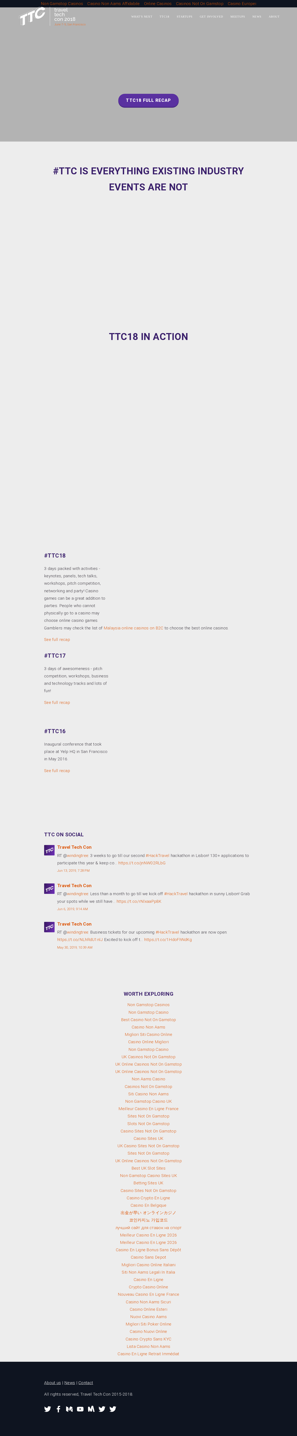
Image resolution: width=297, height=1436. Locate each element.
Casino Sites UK (148, 1138)
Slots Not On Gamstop (148, 1123)
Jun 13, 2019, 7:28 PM (73, 871)
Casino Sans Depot (148, 1257)
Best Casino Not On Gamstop (148, 1019)
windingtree (77, 855)
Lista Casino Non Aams (148, 1346)
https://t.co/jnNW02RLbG (142, 862)
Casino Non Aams (148, 1027)
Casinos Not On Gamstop (148, 1086)
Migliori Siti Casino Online (148, 1034)
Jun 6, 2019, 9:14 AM (72, 909)
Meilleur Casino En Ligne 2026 (148, 1235)
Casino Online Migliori (148, 1041)
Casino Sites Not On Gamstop (148, 1131)
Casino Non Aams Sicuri (148, 1301)
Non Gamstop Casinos (148, 1004)
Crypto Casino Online (148, 1286)
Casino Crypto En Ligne (148, 1197)
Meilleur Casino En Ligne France (148, 1108)
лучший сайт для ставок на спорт (148, 1227)
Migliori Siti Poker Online (148, 1324)
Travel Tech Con (74, 847)
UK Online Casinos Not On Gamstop (148, 1064)
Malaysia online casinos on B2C (134, 628)
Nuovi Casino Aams (148, 1316)
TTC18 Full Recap (148, 100)
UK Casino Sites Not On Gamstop (148, 1145)
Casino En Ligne (148, 1279)
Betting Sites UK (148, 1182)
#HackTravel (157, 855)
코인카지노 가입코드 (148, 1220)
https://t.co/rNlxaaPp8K (139, 901)
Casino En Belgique (148, 1205)
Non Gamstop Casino (148, 1012)
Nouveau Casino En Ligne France (148, 1294)
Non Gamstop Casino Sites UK (148, 1175)
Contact (85, 1382)
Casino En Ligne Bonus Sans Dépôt (148, 1249)
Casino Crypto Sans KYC (148, 1339)
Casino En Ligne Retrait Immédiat (148, 1353)
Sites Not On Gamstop (148, 1116)
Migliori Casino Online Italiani (148, 1264)
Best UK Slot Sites (148, 1168)
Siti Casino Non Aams (148, 1093)
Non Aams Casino (148, 1078)
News (69, 1382)
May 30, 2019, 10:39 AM (74, 947)
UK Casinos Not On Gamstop (148, 1056)
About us (52, 1382)
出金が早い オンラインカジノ (148, 1212)
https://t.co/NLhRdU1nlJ (80, 939)
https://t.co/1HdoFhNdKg (168, 939)
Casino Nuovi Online (148, 1331)
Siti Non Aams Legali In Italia (148, 1272)
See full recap (57, 639)
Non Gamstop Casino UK (148, 1101)
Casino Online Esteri (148, 1309)
